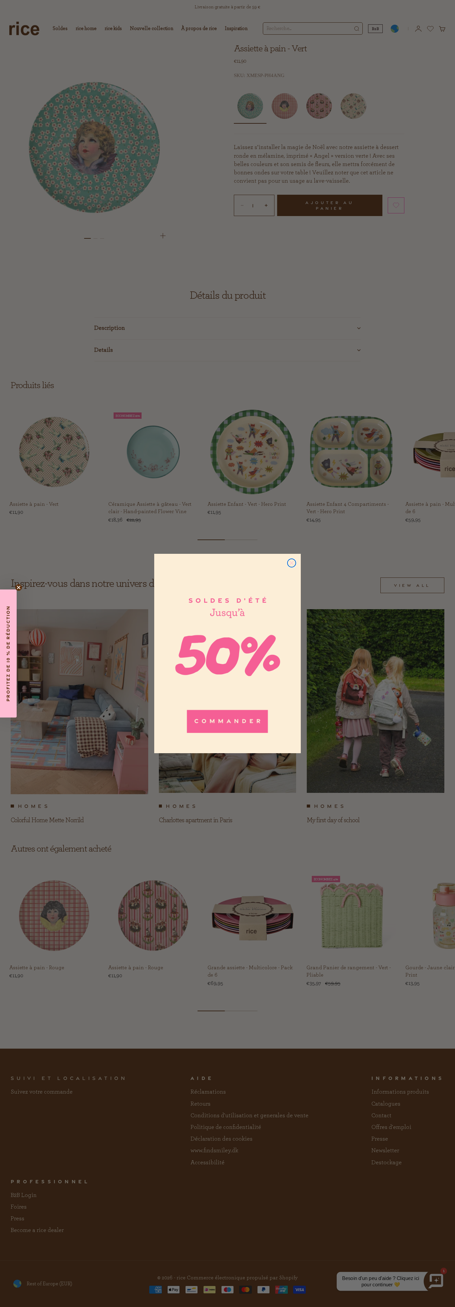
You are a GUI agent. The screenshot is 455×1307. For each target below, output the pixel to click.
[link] (227, 653)
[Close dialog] (291, 563)
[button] (8, 653)
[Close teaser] (18, 587)
